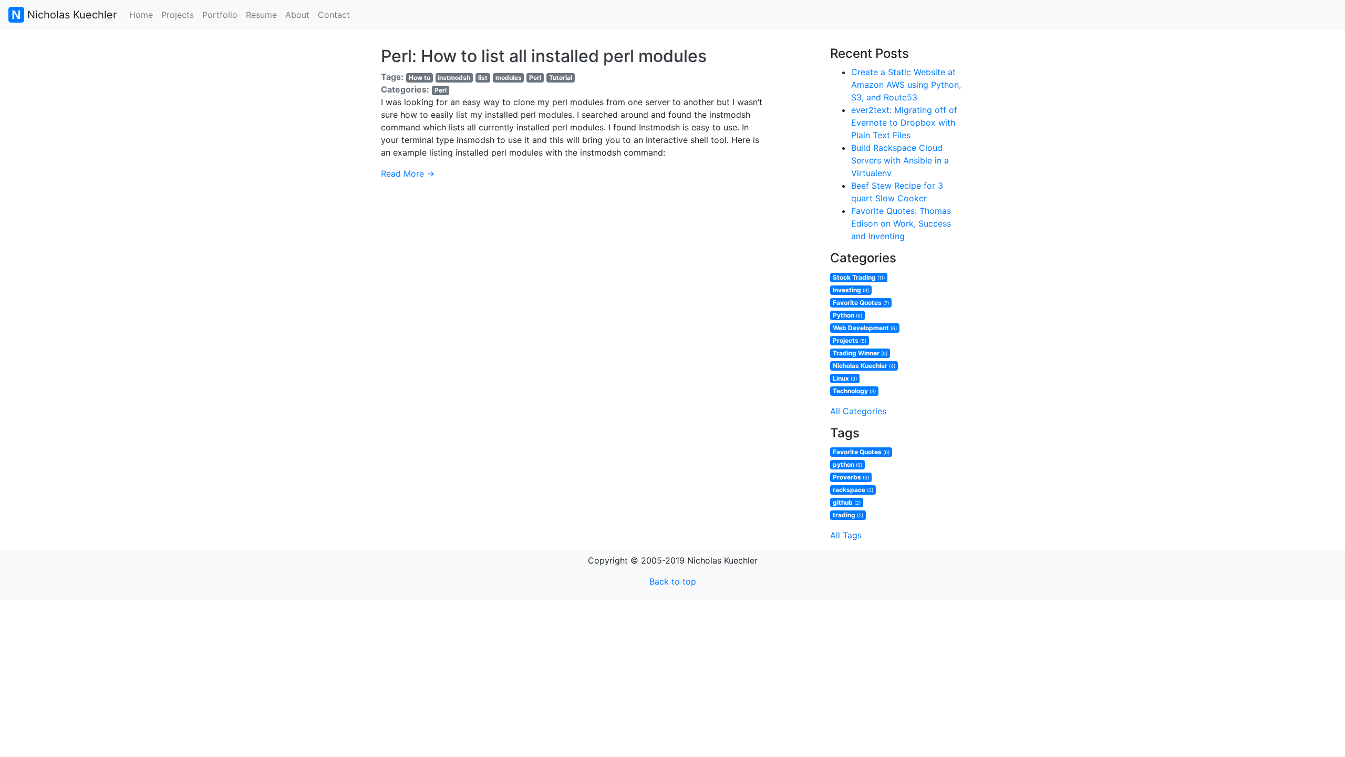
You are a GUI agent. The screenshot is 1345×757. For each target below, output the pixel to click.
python (847, 464)
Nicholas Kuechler (70, 14)
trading (848, 515)
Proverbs (851, 477)
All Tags (846, 535)
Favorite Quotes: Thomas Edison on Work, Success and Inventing (901, 223)
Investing (851, 290)
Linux (845, 378)
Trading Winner (860, 353)
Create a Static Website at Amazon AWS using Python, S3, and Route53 (906, 85)
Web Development (865, 328)
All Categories (858, 411)
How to (419, 77)
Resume (261, 14)
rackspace (853, 490)
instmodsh (454, 77)
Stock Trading (859, 277)
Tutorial (560, 77)
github (847, 502)
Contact (334, 14)
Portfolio (219, 14)
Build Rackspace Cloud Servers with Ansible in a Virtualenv (900, 160)
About (297, 14)
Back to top (672, 581)
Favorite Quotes (861, 302)
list (483, 77)
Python (847, 315)
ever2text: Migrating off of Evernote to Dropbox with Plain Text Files (904, 122)
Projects (177, 14)
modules (508, 77)
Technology (854, 391)
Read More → (407, 173)
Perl (535, 77)
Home (141, 14)
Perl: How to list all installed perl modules (544, 56)
